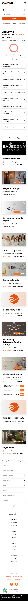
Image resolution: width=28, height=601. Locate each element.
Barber (14, 24)
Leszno (14, 546)
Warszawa (14, 525)
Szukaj (14, 18)
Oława (14, 531)
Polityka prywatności (14, 579)
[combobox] (14, 10)
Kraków (14, 534)
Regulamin (14, 573)
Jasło (14, 558)
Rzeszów (14, 519)
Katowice (14, 555)
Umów (22, 386)
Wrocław (14, 522)
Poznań (14, 549)
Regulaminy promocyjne (14, 576)
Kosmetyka (21, 24)
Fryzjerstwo (6, 24)
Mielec (14, 543)
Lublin (14, 537)
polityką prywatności (7, 599)
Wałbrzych (14, 561)
